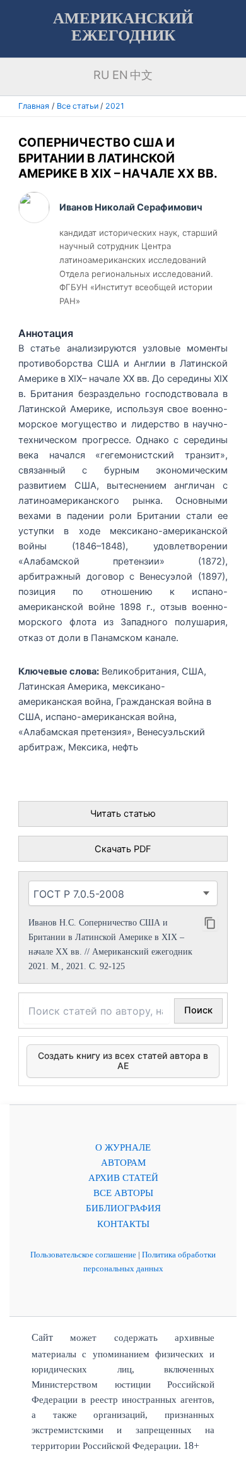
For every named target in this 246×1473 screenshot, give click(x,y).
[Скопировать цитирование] (210, 923)
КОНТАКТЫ (123, 1224)
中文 (141, 75)
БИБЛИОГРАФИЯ (123, 1208)
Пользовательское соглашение (83, 1254)
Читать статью (123, 813)
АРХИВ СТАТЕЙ (123, 1178)
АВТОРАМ (123, 1163)
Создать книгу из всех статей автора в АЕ (123, 1061)
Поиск (198, 1010)
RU (101, 75)
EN (120, 75)
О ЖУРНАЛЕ (123, 1147)
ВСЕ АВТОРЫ (123, 1193)
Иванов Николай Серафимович (130, 207)
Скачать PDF (123, 849)
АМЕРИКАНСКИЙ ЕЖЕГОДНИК (123, 26)
